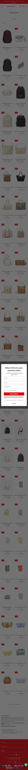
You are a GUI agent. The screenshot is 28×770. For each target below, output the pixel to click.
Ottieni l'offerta (14, 394)
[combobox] (6, 390)
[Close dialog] (25, 365)
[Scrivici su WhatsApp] (25, 764)
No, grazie (14, 403)
